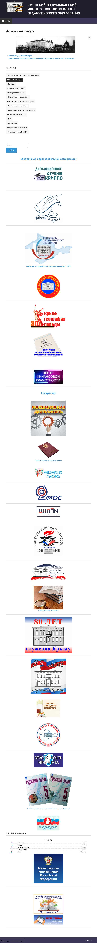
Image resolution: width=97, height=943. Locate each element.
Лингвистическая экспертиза (48, 610)
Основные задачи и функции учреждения (23, 75)
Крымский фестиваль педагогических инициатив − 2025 (48, 266)
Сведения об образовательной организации (48, 159)
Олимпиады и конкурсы (16, 114)
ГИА (9, 119)
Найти (11, 150)
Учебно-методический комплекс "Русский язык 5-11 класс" (48, 809)
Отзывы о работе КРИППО (18, 132)
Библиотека (12, 123)
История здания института (20, 55)
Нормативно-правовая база (18, 97)
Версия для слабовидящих (12, 941)
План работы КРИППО (16, 93)
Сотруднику (48, 393)
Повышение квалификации (18, 106)
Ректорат (11, 84)
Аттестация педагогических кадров (21, 101)
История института (14, 79)
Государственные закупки (17, 128)
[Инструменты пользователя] (89, 37)
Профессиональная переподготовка (21, 110)
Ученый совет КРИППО (16, 88)
